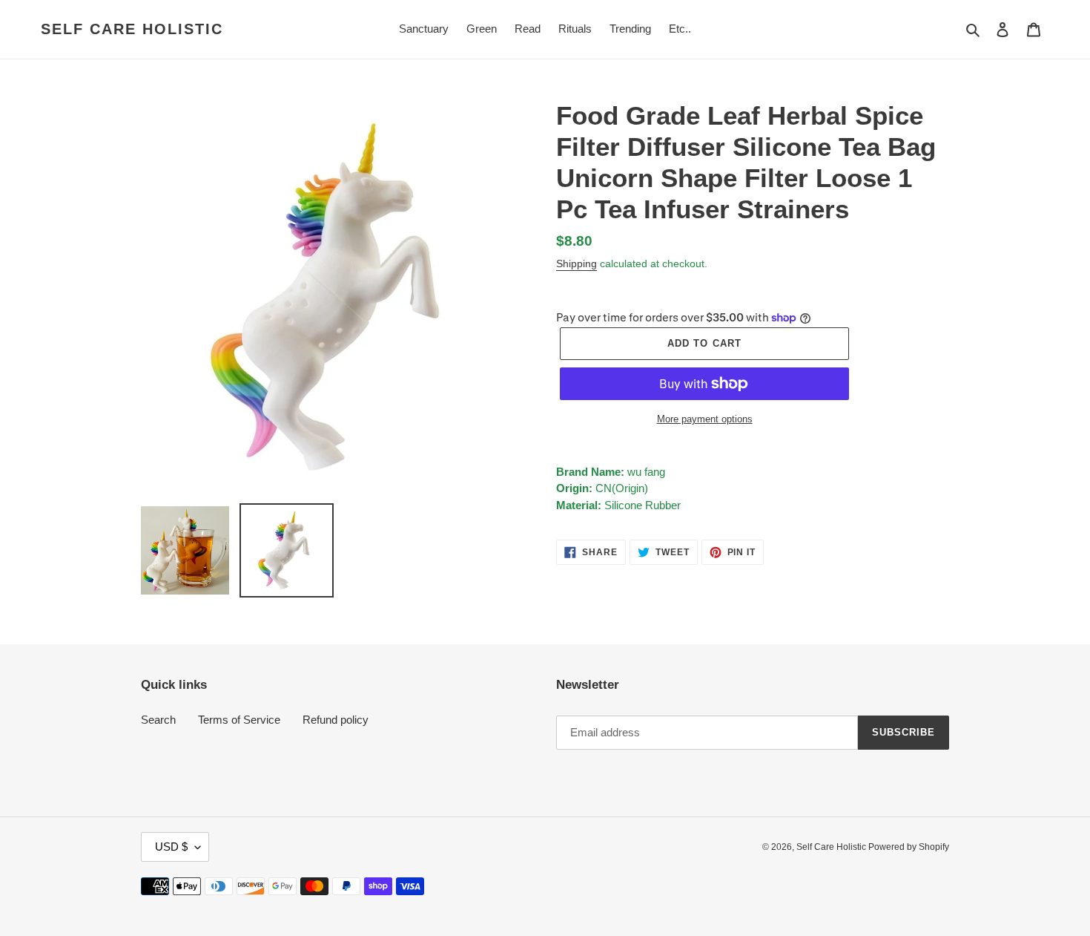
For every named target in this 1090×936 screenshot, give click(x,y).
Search (158, 719)
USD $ (171, 846)
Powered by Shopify (908, 847)
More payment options (705, 419)
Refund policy (336, 719)
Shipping (576, 263)
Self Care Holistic (132, 29)
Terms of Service (239, 719)
